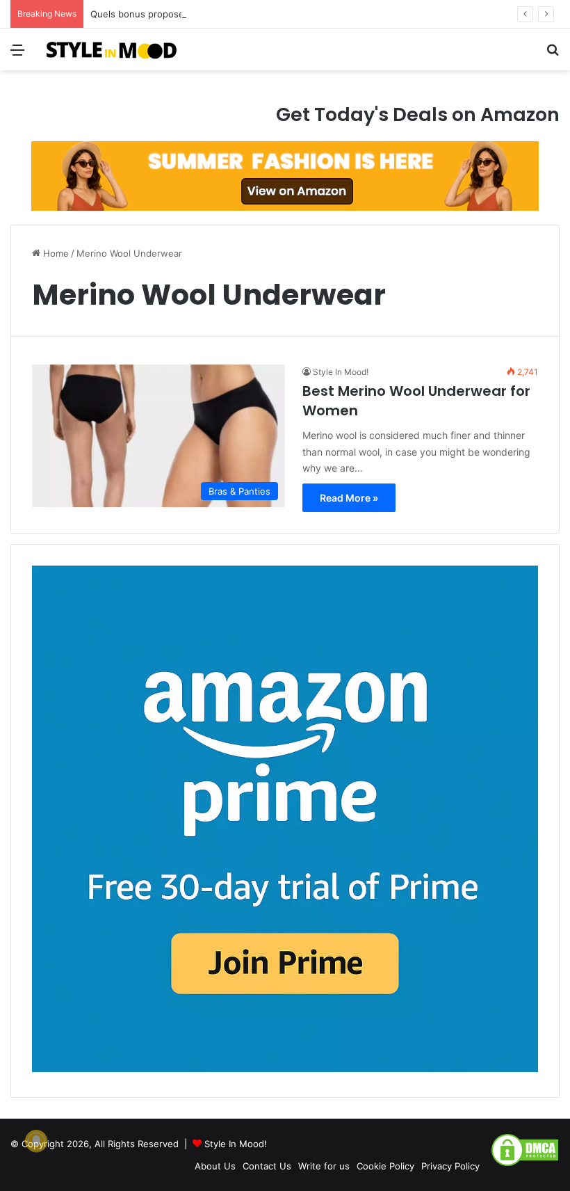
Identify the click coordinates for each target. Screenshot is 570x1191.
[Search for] (553, 54)
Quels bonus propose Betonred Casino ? (178, 13)
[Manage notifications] (36, 1141)
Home (54, 253)
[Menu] (17, 54)
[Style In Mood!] (111, 49)
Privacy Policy (450, 1166)
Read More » (349, 498)
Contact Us (267, 1166)
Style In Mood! (340, 372)
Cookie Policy (385, 1166)
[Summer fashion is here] (285, 175)
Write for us (324, 1166)
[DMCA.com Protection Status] (525, 1163)
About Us (215, 1166)
